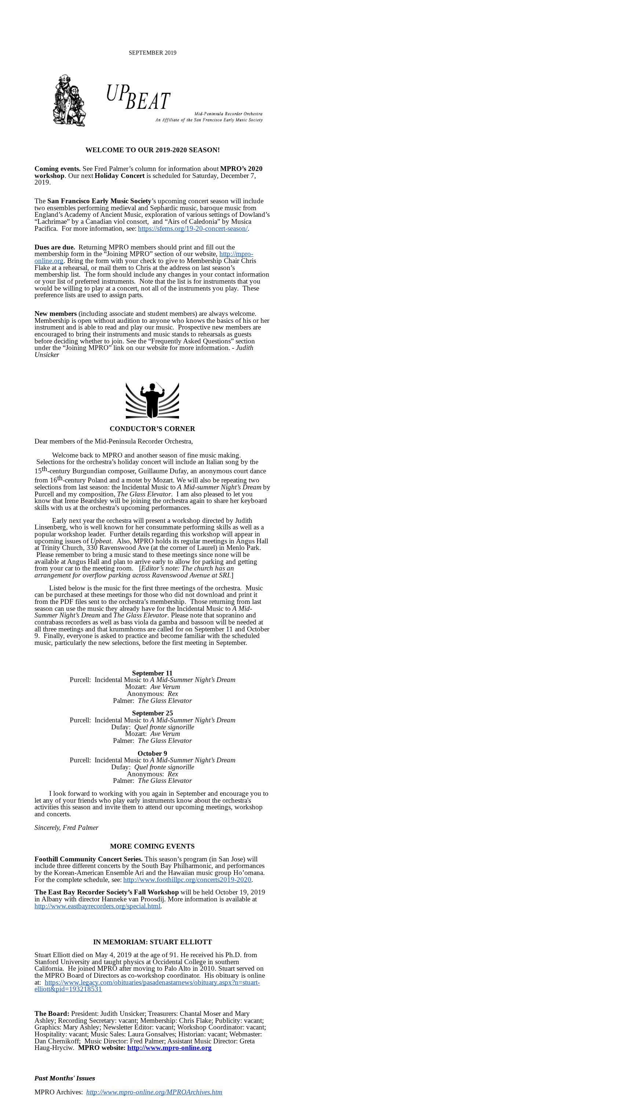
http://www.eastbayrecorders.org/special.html (97, 906)
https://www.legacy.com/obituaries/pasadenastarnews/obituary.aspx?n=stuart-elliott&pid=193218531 (147, 985)
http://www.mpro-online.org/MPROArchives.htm (154, 1092)
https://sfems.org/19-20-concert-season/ (193, 228)
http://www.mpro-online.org (169, 1047)
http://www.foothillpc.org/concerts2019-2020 (187, 879)
